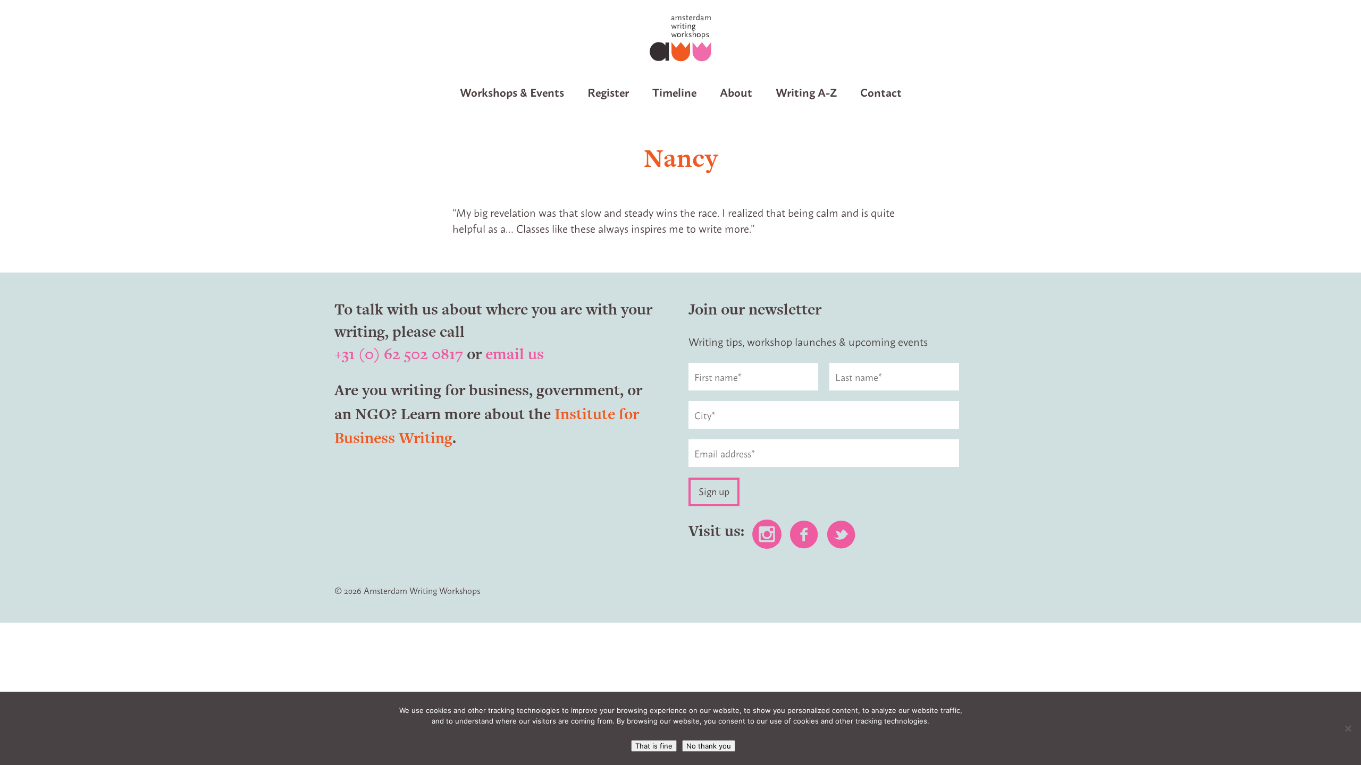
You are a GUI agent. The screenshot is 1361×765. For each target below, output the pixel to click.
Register (608, 91)
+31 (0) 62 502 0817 (398, 353)
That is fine (654, 746)
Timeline (674, 91)
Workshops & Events (512, 91)
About (736, 91)
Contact (881, 91)
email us (514, 353)
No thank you (708, 746)
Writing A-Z (806, 91)
